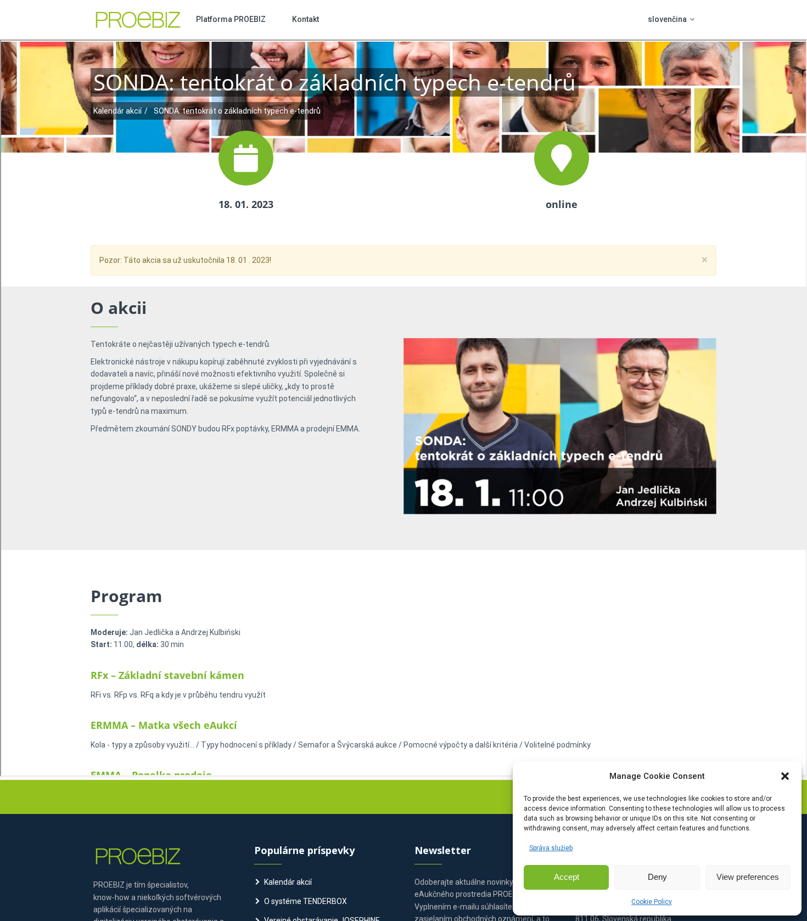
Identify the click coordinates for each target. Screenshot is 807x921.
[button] (785, 776)
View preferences (747, 876)
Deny (657, 876)
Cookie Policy (651, 902)
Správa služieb (551, 848)
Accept (566, 876)
